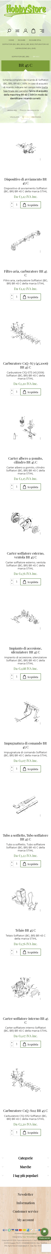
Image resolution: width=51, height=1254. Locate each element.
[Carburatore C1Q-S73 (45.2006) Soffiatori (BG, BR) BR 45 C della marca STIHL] (25, 333)
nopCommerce (30, 1233)
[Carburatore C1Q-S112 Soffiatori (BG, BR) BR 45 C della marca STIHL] (25, 1080)
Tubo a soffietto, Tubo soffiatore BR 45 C (25, 837)
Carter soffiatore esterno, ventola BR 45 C (25, 555)
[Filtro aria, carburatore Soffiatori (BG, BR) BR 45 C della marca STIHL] (25, 241)
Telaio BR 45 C (25, 930)
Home (11, 40)
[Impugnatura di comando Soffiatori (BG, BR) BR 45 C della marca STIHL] (25, 712)
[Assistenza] (44, 1232)
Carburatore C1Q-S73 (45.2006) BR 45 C (25, 365)
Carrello (34, 31)
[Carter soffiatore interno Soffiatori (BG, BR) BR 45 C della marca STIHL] (25, 988)
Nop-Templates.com (30, 1237)
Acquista (32, 205)
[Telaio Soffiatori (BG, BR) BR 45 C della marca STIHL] (25, 900)
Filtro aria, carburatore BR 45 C (25, 273)
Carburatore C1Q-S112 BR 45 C (25, 1110)
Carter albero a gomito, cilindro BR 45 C (25, 460)
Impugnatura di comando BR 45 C (25, 745)
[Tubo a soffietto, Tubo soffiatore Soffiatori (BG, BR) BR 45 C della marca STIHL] (25, 805)
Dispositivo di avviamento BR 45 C (25, 181)
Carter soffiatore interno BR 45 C (25, 1020)
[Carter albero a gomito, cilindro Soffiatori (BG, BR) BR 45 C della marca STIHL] (25, 428)
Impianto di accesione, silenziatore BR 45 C (25, 650)
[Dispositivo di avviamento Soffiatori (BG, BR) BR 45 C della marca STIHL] (25, 148)
